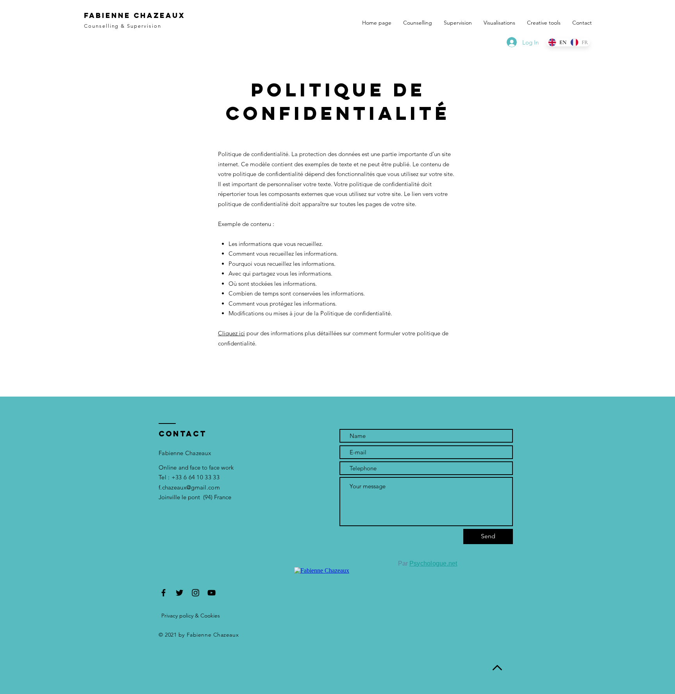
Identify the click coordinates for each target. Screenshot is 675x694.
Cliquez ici (231, 333)
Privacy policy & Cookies (190, 615)
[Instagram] (195, 593)
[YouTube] (211, 593)
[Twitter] (179, 593)
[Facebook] (163, 593)
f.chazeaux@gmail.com (189, 487)
